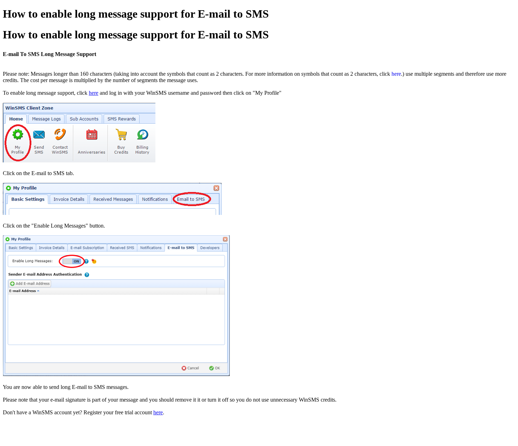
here (396, 74)
